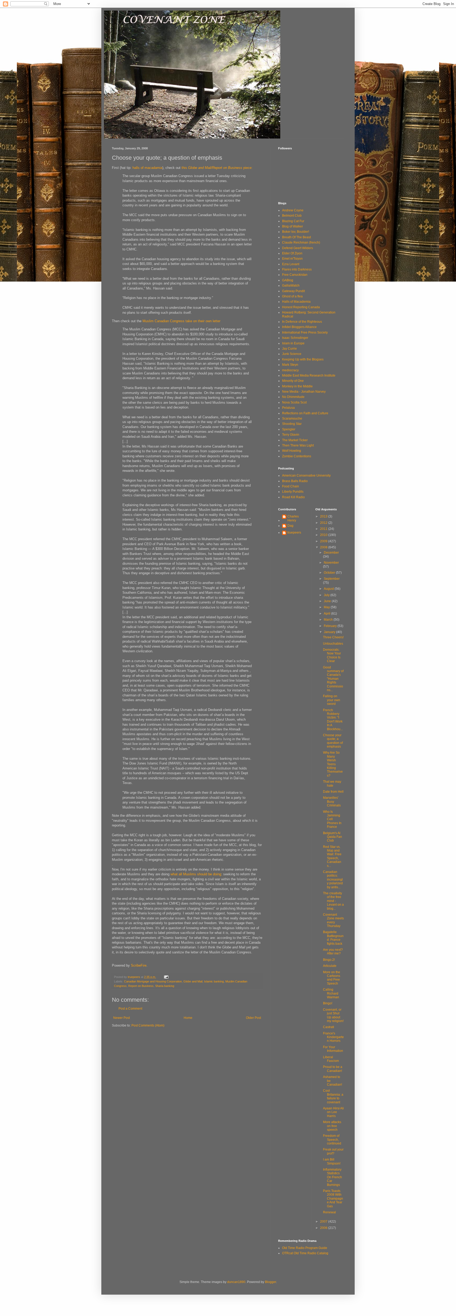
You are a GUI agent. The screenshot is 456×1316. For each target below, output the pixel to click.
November (331, 562)
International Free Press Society (305, 332)
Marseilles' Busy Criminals (332, 801)
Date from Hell (333, 792)
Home (188, 1018)
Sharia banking (164, 985)
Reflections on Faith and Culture (305, 413)
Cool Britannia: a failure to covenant (333, 1096)
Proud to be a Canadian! (332, 1068)
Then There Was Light (298, 445)
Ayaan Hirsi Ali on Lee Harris (333, 1112)
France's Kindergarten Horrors (333, 1037)
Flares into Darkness (297, 269)
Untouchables (333, 643)
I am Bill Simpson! (331, 1161)
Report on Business (141, 985)
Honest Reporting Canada (301, 307)
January (330, 632)
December (331, 552)
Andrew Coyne (292, 210)
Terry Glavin (290, 434)
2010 (324, 535)
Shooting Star (292, 424)
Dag (290, 526)
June (328, 601)
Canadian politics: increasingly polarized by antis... (333, 879)
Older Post (253, 1018)
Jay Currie (289, 348)
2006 (324, 1228)
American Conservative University (306, 475)
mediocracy (290, 370)
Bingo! (327, 1003)
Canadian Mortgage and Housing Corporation (153, 981)
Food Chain (290, 486)
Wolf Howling (291, 451)
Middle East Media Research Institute (308, 375)
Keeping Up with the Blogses (303, 359)
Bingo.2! (329, 960)
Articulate (329, 966)
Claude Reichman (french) (301, 242)
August (329, 589)
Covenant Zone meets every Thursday (333, 920)
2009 (324, 541)
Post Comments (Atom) (147, 1025)
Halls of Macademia (296, 301)
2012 (324, 523)
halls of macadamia (147, 168)
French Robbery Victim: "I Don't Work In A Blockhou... (333, 719)
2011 (324, 529)
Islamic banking (214, 981)
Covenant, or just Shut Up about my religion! (333, 1015)
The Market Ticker (295, 440)
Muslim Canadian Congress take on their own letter (181, 321)
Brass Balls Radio (295, 481)
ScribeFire (138, 965)
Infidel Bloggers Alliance (299, 327)
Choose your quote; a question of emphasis (333, 740)
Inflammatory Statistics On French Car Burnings (332, 1177)
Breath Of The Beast (296, 237)
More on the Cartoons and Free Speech (331, 977)
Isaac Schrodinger (295, 338)
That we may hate (332, 783)
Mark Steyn (290, 365)
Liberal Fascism (331, 1059)
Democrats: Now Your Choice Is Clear (332, 655)
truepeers (294, 532)
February (331, 626)
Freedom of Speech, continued (332, 1139)
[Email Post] (166, 976)
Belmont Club (292, 215)
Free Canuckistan (294, 275)
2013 (324, 516)
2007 (324, 1221)
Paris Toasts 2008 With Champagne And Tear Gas (333, 1198)
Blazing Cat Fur (293, 221)
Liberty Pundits (292, 491)
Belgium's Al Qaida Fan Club (332, 837)
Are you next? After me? (333, 951)
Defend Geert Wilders (297, 248)
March (329, 619)
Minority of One (293, 381)
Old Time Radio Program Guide (304, 1248)
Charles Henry (293, 518)
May (327, 607)
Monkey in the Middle (297, 386)
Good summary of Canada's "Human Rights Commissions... (333, 679)
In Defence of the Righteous (302, 322)
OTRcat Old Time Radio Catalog (305, 1253)
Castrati (328, 1027)
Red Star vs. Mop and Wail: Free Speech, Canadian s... (332, 856)
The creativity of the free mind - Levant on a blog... (333, 900)
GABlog (287, 280)
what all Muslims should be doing (195, 874)
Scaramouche (292, 418)
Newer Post (121, 1018)
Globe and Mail (192, 981)
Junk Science (291, 354)
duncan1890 (236, 1282)
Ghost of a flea (292, 296)
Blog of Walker (292, 226)
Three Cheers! (333, 637)
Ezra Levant (290, 264)
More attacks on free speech (332, 1126)
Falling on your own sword (331, 700)
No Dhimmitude (293, 397)
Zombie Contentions (296, 456)
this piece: (216, 168)
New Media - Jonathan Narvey (304, 391)
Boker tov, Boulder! (295, 232)
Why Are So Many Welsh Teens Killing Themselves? (333, 764)
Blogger (270, 1282)
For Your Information (333, 1049)
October (330, 572)
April (327, 613)
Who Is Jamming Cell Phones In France (332, 819)
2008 (324, 547)
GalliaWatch (291, 285)
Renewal (329, 1212)
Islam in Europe (293, 343)
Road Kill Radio (293, 497)
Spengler (288, 429)
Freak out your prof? (333, 1151)
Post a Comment (130, 1008)
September (332, 579)
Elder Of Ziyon (292, 253)
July (327, 595)
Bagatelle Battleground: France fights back (333, 937)
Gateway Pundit (293, 291)
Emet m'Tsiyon (292, 258)
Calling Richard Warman (331, 993)
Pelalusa (288, 408)
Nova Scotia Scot (294, 402)
